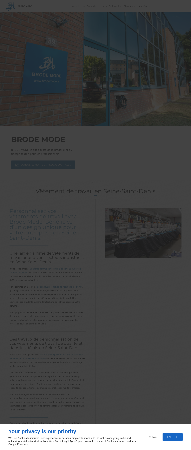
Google (12, 444)
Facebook (22, 444)
